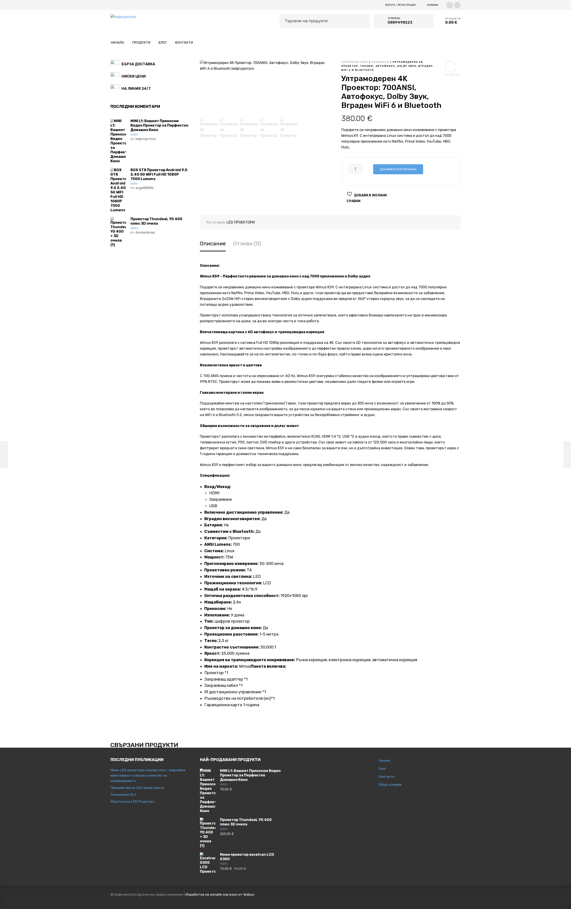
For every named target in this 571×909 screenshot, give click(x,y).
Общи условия (390, 785)
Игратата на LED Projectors (132, 802)
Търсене (363, 20)
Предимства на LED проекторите (137, 788)
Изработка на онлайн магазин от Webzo (220, 894)
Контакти (386, 777)
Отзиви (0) (247, 243)
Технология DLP (123, 795)
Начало (384, 761)
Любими (432, 5)
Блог (382, 769)
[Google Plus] (457, 4)
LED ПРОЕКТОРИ (241, 222)
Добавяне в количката (398, 169)
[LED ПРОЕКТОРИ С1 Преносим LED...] (4, 454)
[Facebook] (449, 4)
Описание (213, 243)
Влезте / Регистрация (400, 5)
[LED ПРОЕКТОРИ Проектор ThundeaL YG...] (567, 454)
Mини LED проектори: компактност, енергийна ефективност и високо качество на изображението (147, 775)
